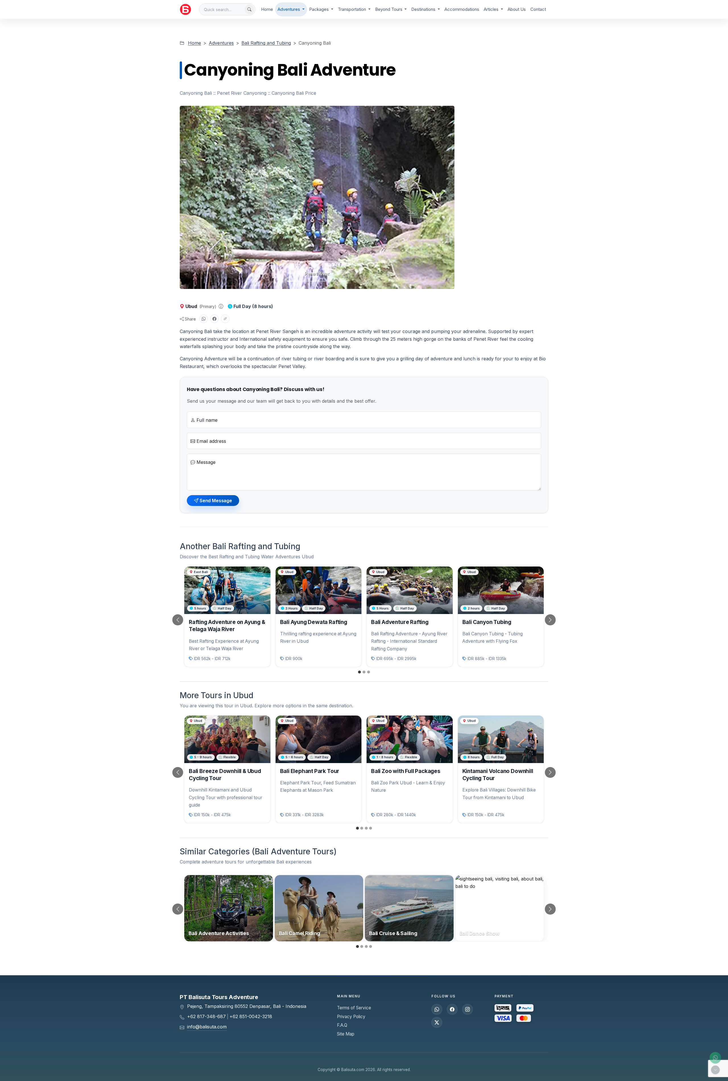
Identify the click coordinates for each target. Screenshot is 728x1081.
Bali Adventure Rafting (400, 622)
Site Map (345, 1034)
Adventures (289, 9)
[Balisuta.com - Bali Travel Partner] (185, 9)
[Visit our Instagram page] (467, 1009)
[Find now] (249, 9)
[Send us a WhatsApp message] (436, 1009)
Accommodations (461, 9)
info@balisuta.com (207, 1027)
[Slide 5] (332, 281)
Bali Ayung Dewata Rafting (313, 622)
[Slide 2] (301, 281)
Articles (492, 9)
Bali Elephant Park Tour (310, 771)
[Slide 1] (291, 281)
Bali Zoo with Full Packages (405, 771)
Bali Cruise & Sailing (393, 933)
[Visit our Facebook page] (452, 1009)
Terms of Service (354, 1007)
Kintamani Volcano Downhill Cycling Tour (497, 775)
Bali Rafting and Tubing (266, 43)
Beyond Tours (389, 9)
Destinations (424, 9)
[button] (221, 306)
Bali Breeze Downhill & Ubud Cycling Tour (225, 775)
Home (267, 9)
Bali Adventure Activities (219, 933)
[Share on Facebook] (214, 319)
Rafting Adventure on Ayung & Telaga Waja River (227, 626)
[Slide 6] (342, 281)
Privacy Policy (351, 1016)
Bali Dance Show (480, 933)
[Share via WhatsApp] (203, 319)
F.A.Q (342, 1025)
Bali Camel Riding (299, 933)
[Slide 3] (312, 281)
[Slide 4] (322, 281)
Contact (538, 9)
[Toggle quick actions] (715, 1069)
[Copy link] (225, 319)
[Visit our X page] (436, 1022)
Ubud (191, 306)
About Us (517, 9)
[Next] (543, 619)
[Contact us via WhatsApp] (715, 1058)
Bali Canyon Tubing (487, 622)
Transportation (352, 9)
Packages (319, 9)
